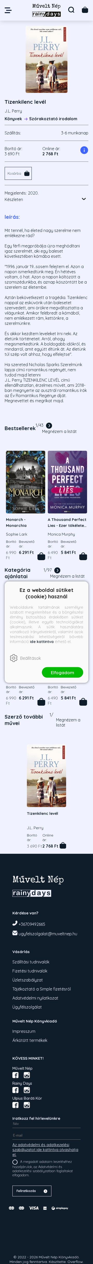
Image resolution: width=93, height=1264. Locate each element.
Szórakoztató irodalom (53, 118)
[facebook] (15, 1075)
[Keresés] (71, 9)
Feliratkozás (26, 1191)
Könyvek (13, 118)
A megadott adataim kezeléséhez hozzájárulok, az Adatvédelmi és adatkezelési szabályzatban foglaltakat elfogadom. (42, 1168)
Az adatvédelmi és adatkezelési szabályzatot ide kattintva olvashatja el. (45, 1149)
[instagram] (27, 1075)
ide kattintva (42, 641)
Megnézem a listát (59, 431)
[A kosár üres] (85, 9)
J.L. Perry (13, 111)
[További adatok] (84, 199)
